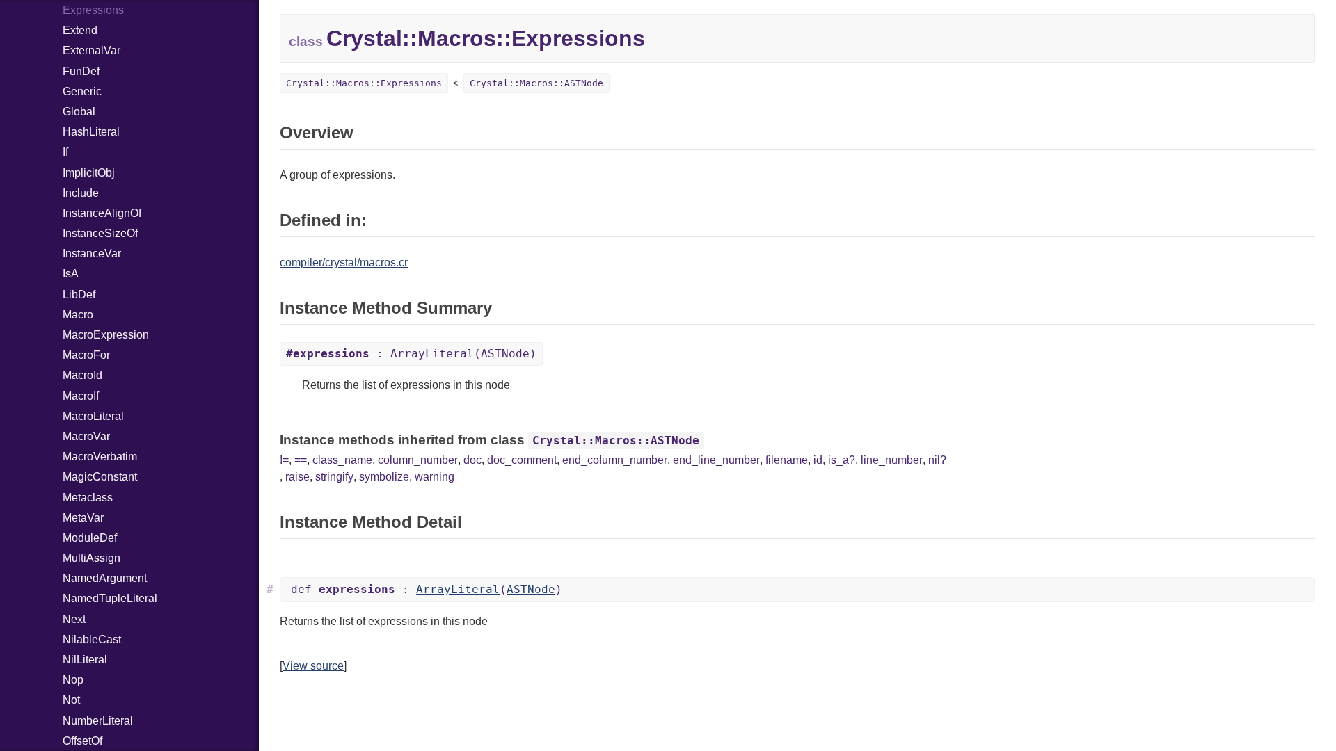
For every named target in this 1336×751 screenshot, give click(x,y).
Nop (73, 680)
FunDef (81, 71)
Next (74, 619)
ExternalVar (91, 50)
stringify (334, 477)
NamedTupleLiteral (110, 598)
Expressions (93, 10)
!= (284, 460)
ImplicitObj (89, 173)
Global (79, 112)
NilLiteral (85, 659)
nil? (937, 460)
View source (313, 666)
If (65, 152)
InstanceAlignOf (102, 213)
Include (81, 193)
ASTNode (531, 589)
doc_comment (522, 460)
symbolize (384, 477)
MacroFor (86, 355)
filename (786, 460)
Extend (80, 30)
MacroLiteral (93, 416)
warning (434, 477)
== (300, 460)
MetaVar (83, 518)
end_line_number (716, 460)
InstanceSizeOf (100, 233)
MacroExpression (106, 335)
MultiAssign (91, 558)
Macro (78, 315)
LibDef (79, 294)
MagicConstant (100, 477)
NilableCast (92, 639)
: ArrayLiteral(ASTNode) (411, 353)
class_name (342, 460)
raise (297, 477)
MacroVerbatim (100, 456)
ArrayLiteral (458, 589)
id (817, 460)
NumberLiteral (98, 721)
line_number (892, 460)
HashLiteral (91, 132)
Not (71, 700)
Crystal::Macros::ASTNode (536, 83)
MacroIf (81, 396)
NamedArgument (105, 578)
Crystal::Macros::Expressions (364, 83)
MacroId (82, 375)
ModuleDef (90, 538)
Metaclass (88, 497)
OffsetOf (82, 741)
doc (472, 460)
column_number (418, 460)
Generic (82, 91)
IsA (71, 274)
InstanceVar (92, 253)
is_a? (841, 460)
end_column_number (614, 460)
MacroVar (86, 436)
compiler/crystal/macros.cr (344, 262)
